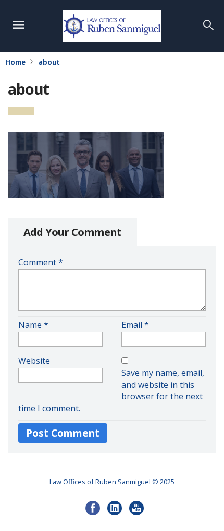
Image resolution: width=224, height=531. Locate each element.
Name (33, 325)
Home (15, 62)
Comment (40, 262)
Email (135, 325)
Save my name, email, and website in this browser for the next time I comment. (111, 390)
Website (34, 360)
